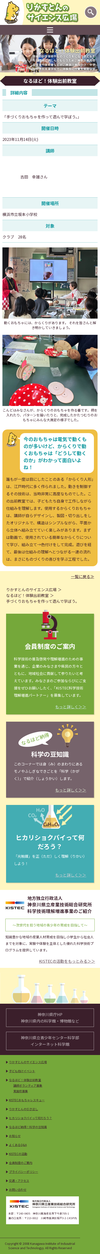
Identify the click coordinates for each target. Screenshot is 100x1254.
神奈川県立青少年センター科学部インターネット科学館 (50, 1041)
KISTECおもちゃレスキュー (27, 1100)
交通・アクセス (19, 1180)
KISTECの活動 (18, 1154)
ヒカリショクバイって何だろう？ (30, 1118)
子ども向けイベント (22, 1071)
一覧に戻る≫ (82, 576)
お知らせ (15, 1136)
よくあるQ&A (18, 1145)
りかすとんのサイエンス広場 (31, 589)
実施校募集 (20, 1091)
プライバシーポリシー (23, 1172)
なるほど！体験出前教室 (27, 595)
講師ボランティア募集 (27, 1085)
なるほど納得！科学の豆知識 (28, 1127)
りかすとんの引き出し (23, 1109)
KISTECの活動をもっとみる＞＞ (67, 961)
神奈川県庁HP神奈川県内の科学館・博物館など (50, 1017)
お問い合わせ (17, 1189)
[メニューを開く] (50, 30)
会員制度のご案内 (20, 1163)
